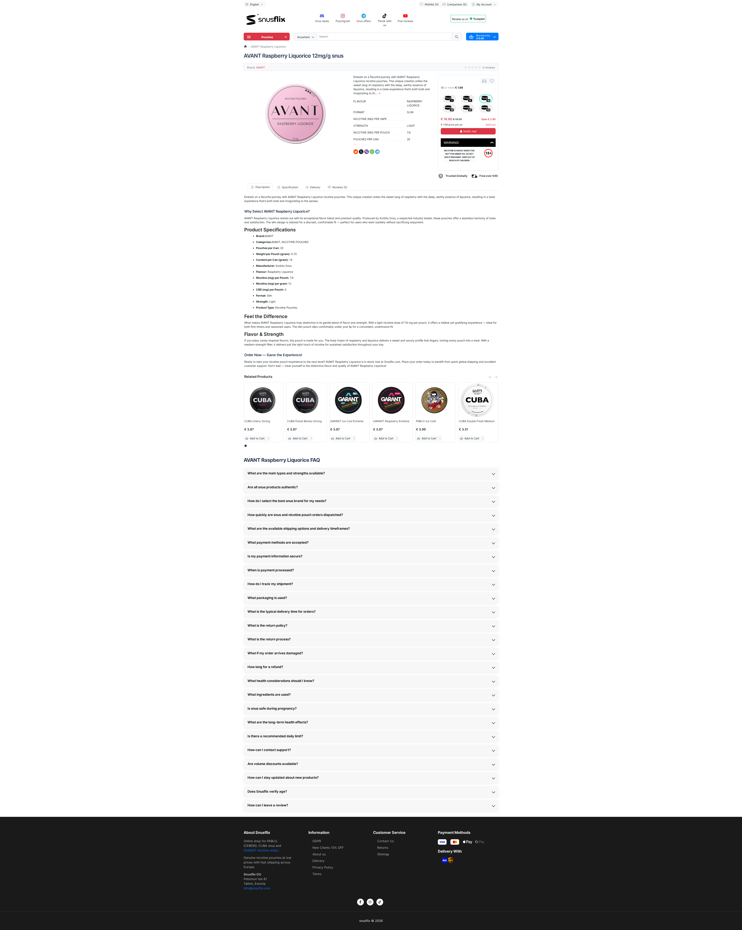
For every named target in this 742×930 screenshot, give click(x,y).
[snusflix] (266, 19)
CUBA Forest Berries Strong (304, 421)
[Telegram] (377, 151)
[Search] (457, 36)
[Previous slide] (490, 377)
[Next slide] (496, 377)
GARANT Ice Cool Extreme (346, 421)
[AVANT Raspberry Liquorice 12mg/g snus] (295, 113)
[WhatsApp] (372, 151)
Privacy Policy (322, 867)
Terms (316, 874)
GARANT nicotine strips (261, 850)
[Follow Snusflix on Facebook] (360, 902)
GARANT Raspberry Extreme (391, 421)
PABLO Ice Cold (426, 421)
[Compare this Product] (484, 81)
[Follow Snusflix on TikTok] (379, 902)
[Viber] (366, 151)
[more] (268, 438)
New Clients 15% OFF (328, 848)
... (354, 143)
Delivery (318, 861)
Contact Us (385, 841)
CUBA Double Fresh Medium (476, 421)
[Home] (245, 46)
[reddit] (355, 151)
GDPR (316, 841)
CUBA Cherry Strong (257, 421)
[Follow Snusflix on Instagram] (370, 902)
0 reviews (489, 67)
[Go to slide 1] (245, 446)
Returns (382, 848)
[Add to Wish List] (492, 81)
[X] (361, 151)
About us (319, 854)
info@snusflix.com (257, 888)
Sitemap (383, 854)
